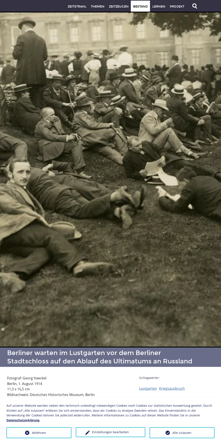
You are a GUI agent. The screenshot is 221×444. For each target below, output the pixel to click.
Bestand (140, 6)
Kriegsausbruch (172, 388)
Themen (97, 6)
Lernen (158, 6)
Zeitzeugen (119, 6)
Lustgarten (148, 388)
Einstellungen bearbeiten (110, 432)
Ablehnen (39, 433)
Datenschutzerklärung (22, 420)
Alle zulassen (181, 433)
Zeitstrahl (77, 6)
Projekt (177, 6)
